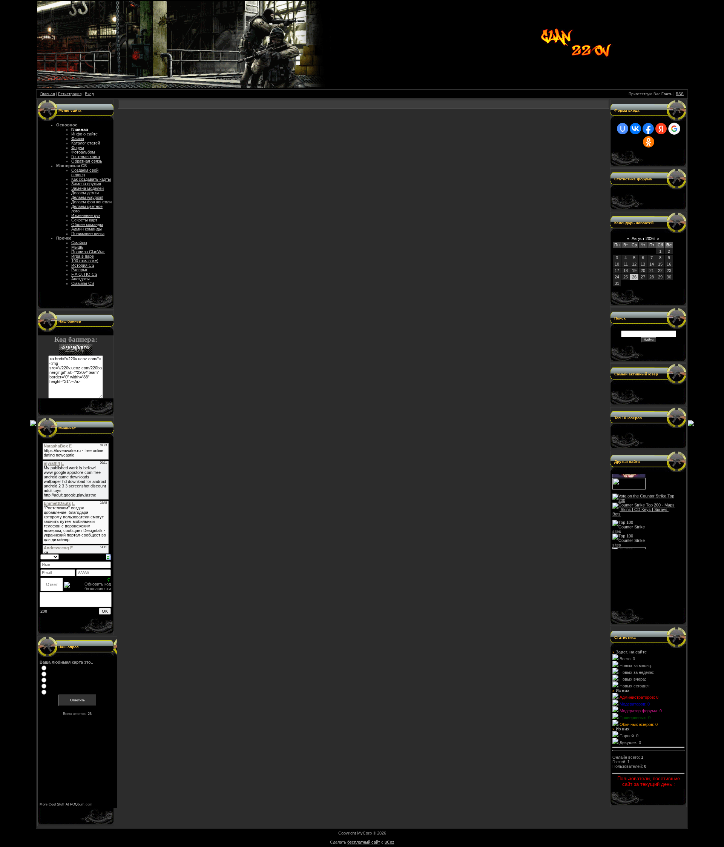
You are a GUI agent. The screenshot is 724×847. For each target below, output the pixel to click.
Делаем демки (85, 193)
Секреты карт (84, 220)
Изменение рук (85, 215)
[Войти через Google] (674, 129)
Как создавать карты (91, 179)
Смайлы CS (82, 283)
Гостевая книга (85, 156)
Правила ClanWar (88, 251)
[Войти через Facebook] (648, 128)
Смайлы (79, 242)
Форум (77, 147)
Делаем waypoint (87, 197)
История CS (82, 265)
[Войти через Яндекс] (661, 128)
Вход (89, 94)
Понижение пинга (87, 233)
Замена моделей (87, 188)
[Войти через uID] (622, 128)
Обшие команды (87, 224)
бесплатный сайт (363, 842)
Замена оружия (86, 183)
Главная (47, 94)
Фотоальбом (83, 152)
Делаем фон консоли (91, 202)
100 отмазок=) (84, 260)
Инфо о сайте (84, 134)
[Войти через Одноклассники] (648, 142)
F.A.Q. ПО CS (84, 274)
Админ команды (86, 229)
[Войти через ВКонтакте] (635, 128)
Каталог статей (85, 143)
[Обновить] (108, 556)
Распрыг (79, 269)
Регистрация (69, 94)
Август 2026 (643, 238)
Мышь (77, 247)
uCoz (389, 842)
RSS (680, 94)
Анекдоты (80, 279)
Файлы (77, 138)
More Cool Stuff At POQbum (62, 804)
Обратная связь (86, 161)
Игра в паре (82, 256)
